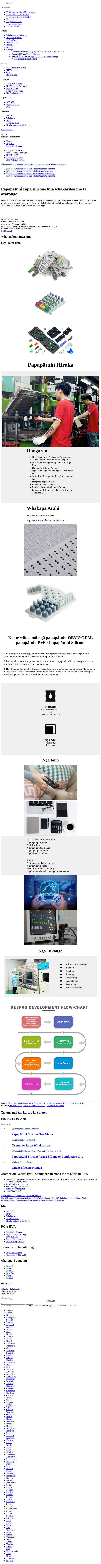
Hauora (9, 45)
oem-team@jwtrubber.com (17, 1186)
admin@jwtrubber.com (15, 1189)
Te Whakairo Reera (14, 24)
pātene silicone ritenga (27, 1167)
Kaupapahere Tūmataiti (16, 1255)
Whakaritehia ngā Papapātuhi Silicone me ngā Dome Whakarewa (36, 1105)
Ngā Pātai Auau (12, 104)
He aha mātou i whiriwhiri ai (18, 125)
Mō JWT (10, 116)
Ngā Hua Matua (7, 1195)
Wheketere (10, 118)
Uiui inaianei (6, 231)
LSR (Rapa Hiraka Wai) (16, 68)
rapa (8, 72)
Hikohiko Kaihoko (14, 37)
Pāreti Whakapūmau (14, 91)
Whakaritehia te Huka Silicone (24, 59)
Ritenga (9, 49)
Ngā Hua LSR (12, 88)
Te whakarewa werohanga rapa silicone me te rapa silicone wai (38, 52)
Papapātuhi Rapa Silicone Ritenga (26, 54)
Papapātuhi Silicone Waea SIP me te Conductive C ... (47, 1156)
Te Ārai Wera (11, 40)
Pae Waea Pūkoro (33, 1195)
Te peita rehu (11, 19)
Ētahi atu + (5, 1124)
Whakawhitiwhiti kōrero (16, 35)
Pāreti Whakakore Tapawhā (52, 1200)
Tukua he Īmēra (7, 1294)
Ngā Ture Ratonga (14, 1253)
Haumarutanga (12, 42)
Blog (8, 107)
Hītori (8, 120)
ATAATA (10, 102)
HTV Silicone (12, 70)
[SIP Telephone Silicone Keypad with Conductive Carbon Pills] (36, 1151)
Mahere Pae (20, 1195)
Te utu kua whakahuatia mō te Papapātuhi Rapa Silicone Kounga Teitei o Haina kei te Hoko (46, 1103)
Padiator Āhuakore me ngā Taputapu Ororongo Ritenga (35, 56)
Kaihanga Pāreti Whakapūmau (37, 1198)
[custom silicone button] (22, 1162)
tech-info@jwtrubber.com (17, 1184)
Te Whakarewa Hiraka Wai (17, 14)
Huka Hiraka (11, 75)
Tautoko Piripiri (12, 26)
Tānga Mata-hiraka (14, 21)
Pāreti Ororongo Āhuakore (12, 1198)
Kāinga (9, 141)
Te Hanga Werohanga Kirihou (18, 17)
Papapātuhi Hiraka (14, 84)
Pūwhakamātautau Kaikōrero (27, 1200)
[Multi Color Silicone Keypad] (25, 1129)
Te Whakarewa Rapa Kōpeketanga (20, 12)
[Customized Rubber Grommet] (24, 1140)
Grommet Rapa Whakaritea (31, 1145)
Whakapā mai (6, 130)
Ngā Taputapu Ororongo (16, 86)
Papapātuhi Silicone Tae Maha (32, 1134)
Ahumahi (10, 47)
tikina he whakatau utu (10, 1289)
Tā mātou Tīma (12, 123)
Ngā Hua (10, 143)
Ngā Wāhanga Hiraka (15, 93)
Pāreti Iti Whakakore (59, 1198)
